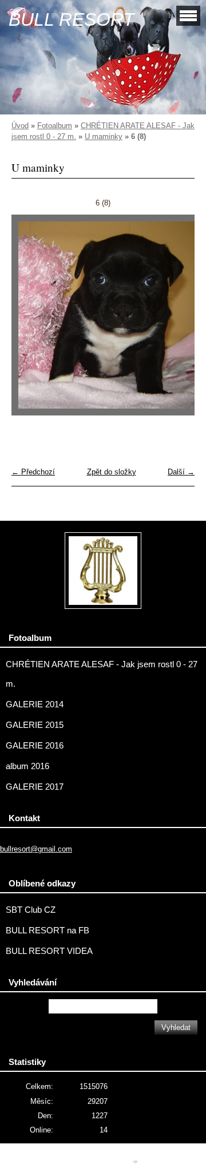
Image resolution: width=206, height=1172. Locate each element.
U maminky (103, 136)
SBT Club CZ (31, 909)
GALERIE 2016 (35, 745)
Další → (181, 472)
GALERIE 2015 (35, 725)
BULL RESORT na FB (47, 930)
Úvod (20, 125)
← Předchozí (33, 472)
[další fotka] (176, 320)
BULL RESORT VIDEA (49, 951)
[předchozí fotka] (30, 320)
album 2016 (27, 766)
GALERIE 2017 (35, 786)
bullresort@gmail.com (36, 849)
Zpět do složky (111, 472)
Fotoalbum (54, 125)
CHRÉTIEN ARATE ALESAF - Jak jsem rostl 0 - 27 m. (101, 674)
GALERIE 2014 (35, 704)
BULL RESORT (71, 19)
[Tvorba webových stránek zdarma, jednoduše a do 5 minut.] (136, 1161)
